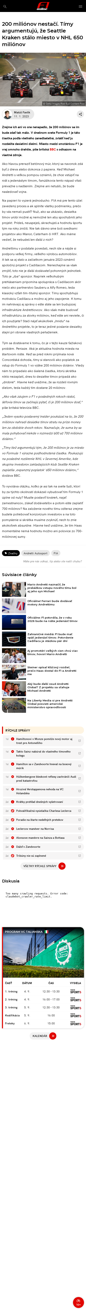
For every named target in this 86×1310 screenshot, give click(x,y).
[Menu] (80, 6)
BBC (53, 149)
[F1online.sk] (43, 6)
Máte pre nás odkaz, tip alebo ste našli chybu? (52, 561)
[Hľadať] (4, 6)
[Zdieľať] (80, 114)
